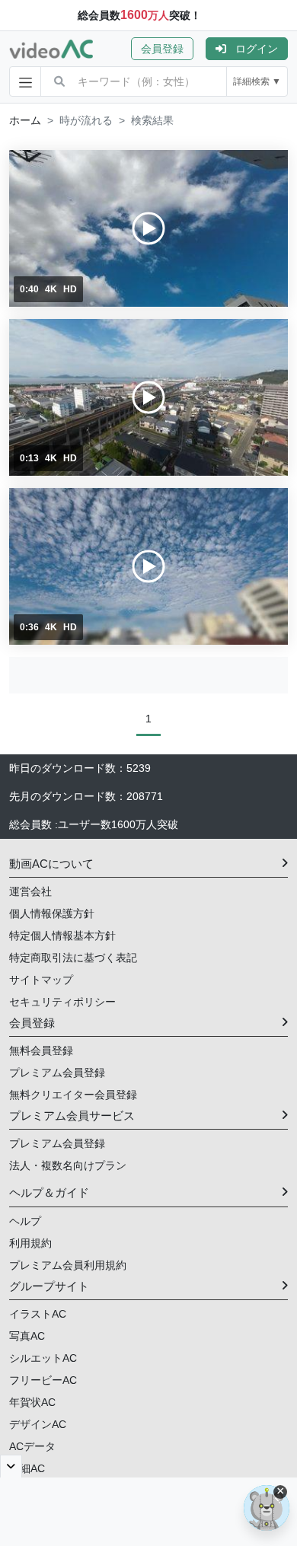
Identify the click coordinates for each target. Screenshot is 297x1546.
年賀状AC (32, 1402)
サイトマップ (41, 980)
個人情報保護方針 (51, 913)
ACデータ (32, 1446)
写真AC (27, 1336)
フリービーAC (43, 1380)
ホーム (25, 120)
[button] (168, 48)
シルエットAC (43, 1358)
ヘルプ (25, 1221)
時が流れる (86, 120)
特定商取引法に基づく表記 (73, 958)
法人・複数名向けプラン (67, 1165)
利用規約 (30, 1243)
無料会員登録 (41, 1050)
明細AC (27, 1468)
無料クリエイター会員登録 (73, 1095)
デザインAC (37, 1424)
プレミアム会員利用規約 (67, 1265)
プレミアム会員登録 (57, 1072)
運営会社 (30, 891)
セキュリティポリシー (62, 1002)
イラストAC (37, 1314)
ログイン (256, 49)
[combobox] (152, 81)
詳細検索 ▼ (257, 81)
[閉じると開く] (11, 1466)
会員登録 (162, 49)
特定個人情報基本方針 (62, 935)
